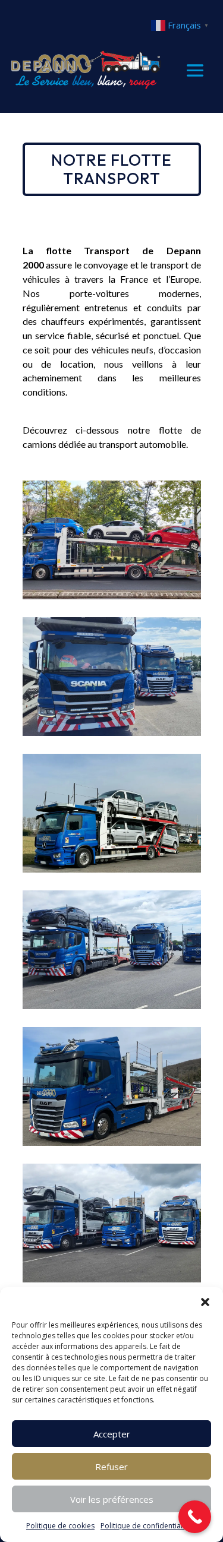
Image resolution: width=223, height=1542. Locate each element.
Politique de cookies (60, 1526)
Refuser (111, 1467)
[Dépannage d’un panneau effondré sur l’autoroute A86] (112, 596)
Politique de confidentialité (145, 1526)
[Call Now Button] (194, 1516)
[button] (205, 1302)
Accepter (111, 1434)
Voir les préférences (111, 1499)
